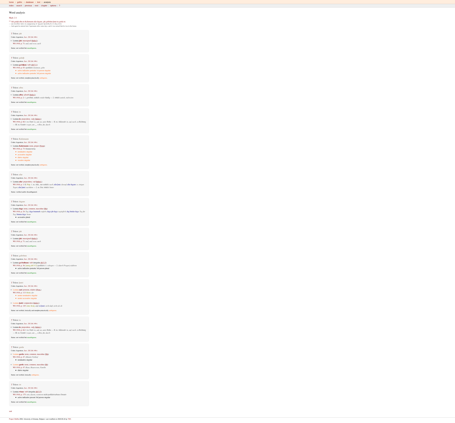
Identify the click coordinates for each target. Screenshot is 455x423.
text (38, 2)
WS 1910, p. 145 (19, 305)
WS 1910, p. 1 (18, 184)
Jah (12, 21)
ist (64, 21)
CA (10, 21)
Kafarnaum (29, 21)
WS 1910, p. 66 (19, 121)
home (11, 2)
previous (28, 6)
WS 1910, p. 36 (19, 265)
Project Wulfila (14, 419)
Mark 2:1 (13, 17)
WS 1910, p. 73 (19, 148)
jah (44, 21)
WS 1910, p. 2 (18, 97)
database (30, 2)
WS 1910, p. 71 (19, 43)
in (23, 21)
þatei (55, 21)
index (11, 6)
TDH (69, 419)
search (19, 6)
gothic (19, 2)
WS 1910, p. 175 (19, 394)
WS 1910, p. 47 (19, 357)
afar (35, 21)
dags (21, 208)
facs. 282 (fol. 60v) (30, 37)
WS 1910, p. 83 (19, 67)
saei (20, 289)
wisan (21, 391)
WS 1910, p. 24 (19, 211)
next (36, 6)
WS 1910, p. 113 (19, 292)
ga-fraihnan (24, 262)
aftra (21, 21)
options (53, 6)
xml (10, 411)
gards (21, 364)
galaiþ (16, 21)
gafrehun (49, 21)
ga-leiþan (22, 64)
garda (61, 21)
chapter (44, 6)
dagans (39, 21)
